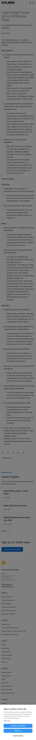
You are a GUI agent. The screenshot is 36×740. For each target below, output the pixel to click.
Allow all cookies (18, 726)
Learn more (7, 720)
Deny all (18, 730)
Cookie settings (18, 735)
